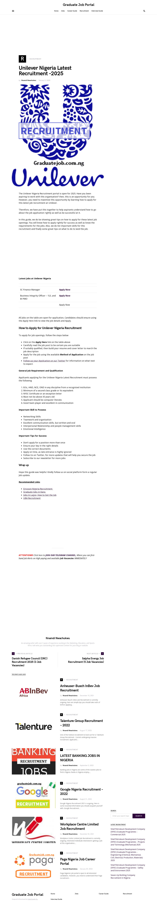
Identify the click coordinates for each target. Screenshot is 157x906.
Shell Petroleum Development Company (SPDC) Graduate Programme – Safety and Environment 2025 (128, 868)
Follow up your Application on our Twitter (44, 360)
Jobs (76, 894)
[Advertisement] (78, 32)
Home (53, 894)
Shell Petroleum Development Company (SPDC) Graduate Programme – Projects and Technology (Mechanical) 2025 (128, 842)
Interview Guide (56, 899)
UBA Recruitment (32, 498)
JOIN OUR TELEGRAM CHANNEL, (61, 555)
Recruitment (127, 894)
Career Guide (103, 894)
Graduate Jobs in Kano (34, 492)
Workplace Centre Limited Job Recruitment (79, 826)
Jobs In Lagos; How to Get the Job (39, 495)
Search (139, 816)
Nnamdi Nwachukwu (28, 80)
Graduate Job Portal (78, 5)
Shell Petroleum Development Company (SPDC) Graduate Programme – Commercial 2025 (128, 832)
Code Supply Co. (33, 899)
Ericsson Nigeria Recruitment (38, 488)
